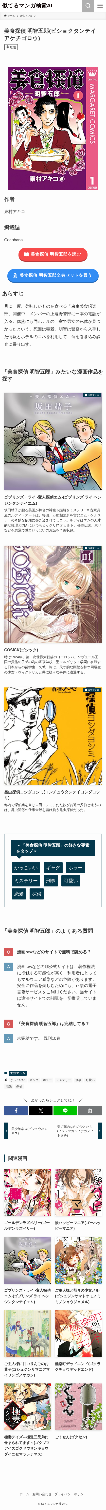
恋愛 (19, 894)
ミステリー (26, 880)
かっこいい (26, 867)
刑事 (50, 880)
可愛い (71, 880)
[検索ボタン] (88, 6)
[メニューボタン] (100, 6)
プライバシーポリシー (70, 1494)
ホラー (76, 867)
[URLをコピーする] (90, 1110)
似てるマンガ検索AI (27, 6)
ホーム (24, 1494)
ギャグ (53, 867)
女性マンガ (17, 1073)
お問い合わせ (42, 1494)
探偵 (36, 894)
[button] (16, 1110)
